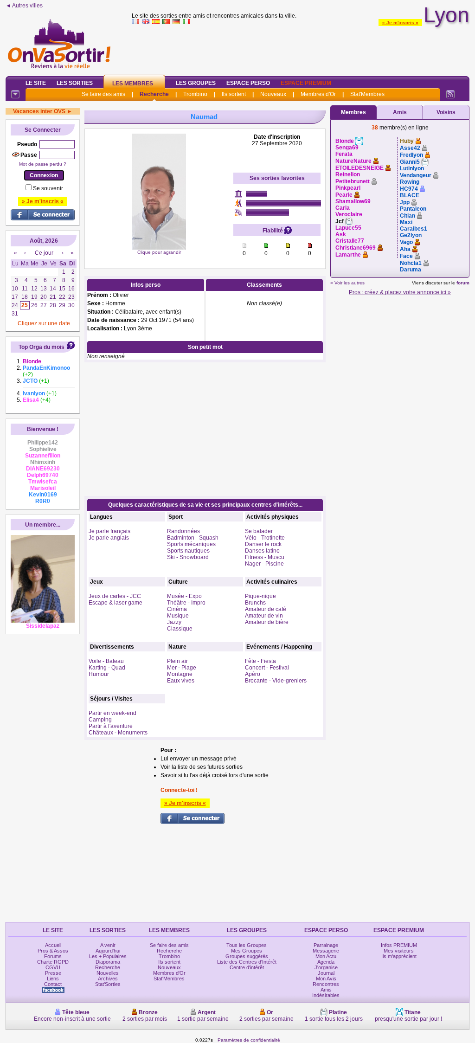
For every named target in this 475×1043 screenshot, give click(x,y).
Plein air (177, 661)
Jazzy (174, 622)
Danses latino (262, 550)
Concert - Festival (267, 667)
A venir (108, 945)
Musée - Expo (184, 596)
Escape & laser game (115, 602)
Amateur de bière (267, 622)
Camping (100, 719)
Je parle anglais (109, 537)
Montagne (180, 674)
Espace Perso (248, 83)
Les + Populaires (108, 956)
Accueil (53, 945)
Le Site (36, 83)
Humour (99, 674)
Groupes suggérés (246, 956)
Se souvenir (48, 188)
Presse (53, 973)
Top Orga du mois (41, 347)
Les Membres (132, 83)
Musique (178, 615)
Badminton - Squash (192, 537)
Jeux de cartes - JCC (115, 596)
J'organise (326, 967)
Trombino (195, 94)
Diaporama (108, 962)
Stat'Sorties (108, 984)
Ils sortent (234, 94)
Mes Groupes (246, 950)
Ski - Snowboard (188, 557)
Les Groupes (196, 83)
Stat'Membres (367, 94)
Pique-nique (260, 596)
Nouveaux (273, 94)
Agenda (325, 962)
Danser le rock (263, 544)
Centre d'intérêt (247, 967)
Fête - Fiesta (260, 661)
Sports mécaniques (191, 544)
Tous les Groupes (246, 945)
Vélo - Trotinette (265, 537)
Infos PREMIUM (399, 945)
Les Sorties (75, 83)
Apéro (252, 674)
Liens (53, 978)
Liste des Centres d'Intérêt (246, 962)
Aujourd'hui (108, 950)
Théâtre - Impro (186, 602)
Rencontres (326, 984)
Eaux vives (180, 680)
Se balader (259, 531)
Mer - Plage (181, 667)
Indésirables (326, 995)
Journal (326, 973)
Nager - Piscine (264, 563)
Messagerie (326, 950)
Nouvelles (107, 973)
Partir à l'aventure (111, 726)
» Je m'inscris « (400, 22)
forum (462, 282)
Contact (53, 984)
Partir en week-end (112, 713)
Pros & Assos (53, 950)
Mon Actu (325, 956)
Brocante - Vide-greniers (276, 680)
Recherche (154, 94)
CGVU (52, 967)
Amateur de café (265, 609)
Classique (180, 628)
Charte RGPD (53, 962)
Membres (353, 112)
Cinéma (177, 609)
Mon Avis (326, 978)
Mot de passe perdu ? (42, 164)
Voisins (446, 112)
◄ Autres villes (24, 5)
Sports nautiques (188, 550)
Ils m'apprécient (399, 956)
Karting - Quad (107, 667)
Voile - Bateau (106, 661)
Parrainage (326, 945)
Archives (108, 978)
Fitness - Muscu (264, 557)
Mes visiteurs (399, 950)
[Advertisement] (300, 48)
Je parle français (109, 531)
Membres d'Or (318, 94)
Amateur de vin (264, 615)
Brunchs (255, 602)
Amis (400, 112)
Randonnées (183, 531)
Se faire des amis (103, 94)
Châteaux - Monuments (118, 732)
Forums (53, 956)
